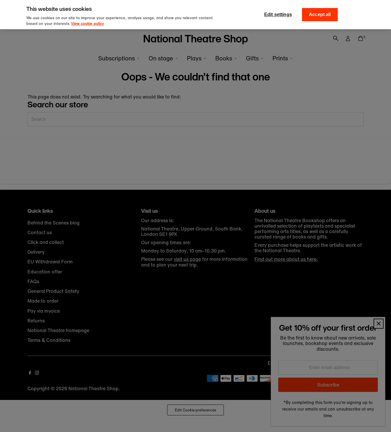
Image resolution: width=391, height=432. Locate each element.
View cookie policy (87, 23)
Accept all (320, 14)
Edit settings (278, 14)
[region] (195, 14)
